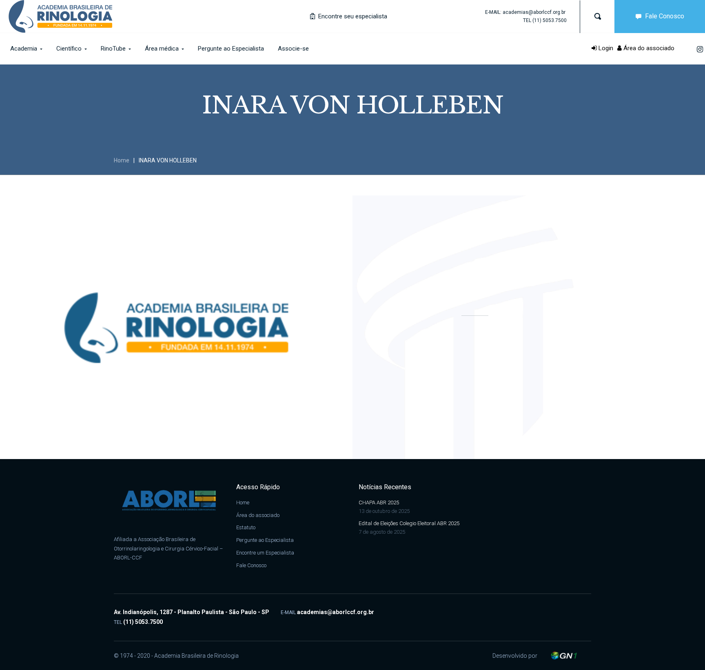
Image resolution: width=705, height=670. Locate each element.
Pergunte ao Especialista (265, 540)
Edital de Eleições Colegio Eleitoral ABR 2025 (409, 523)
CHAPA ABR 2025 (379, 502)
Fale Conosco (664, 16)
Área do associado (648, 48)
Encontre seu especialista (352, 16)
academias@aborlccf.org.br (534, 12)
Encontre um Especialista (265, 553)
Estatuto (245, 527)
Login (605, 48)
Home (121, 160)
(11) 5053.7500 (549, 20)
